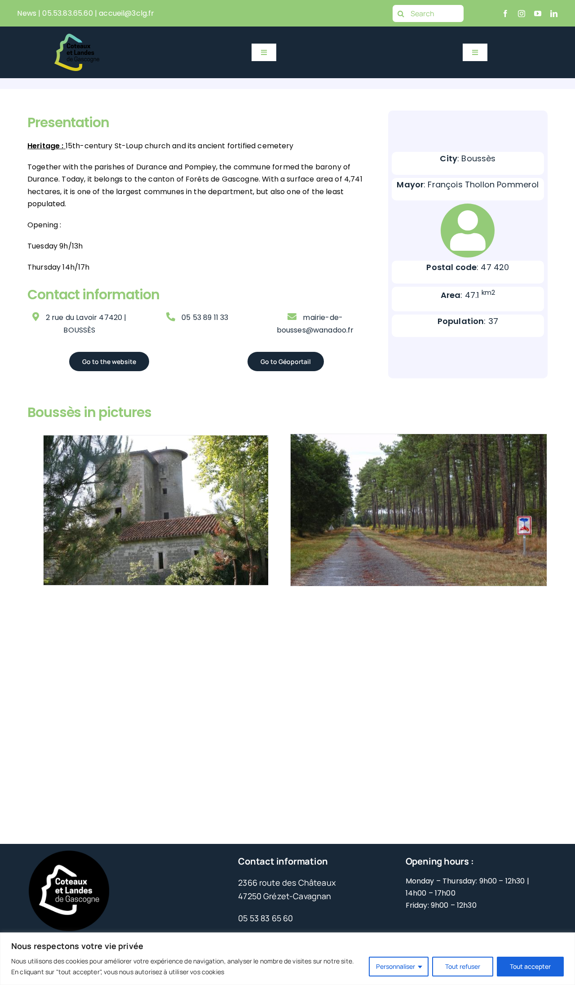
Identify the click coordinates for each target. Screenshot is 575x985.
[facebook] (505, 13)
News (26, 13)
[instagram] (521, 13)
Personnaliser (395, 966)
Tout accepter (530, 966)
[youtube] (537, 13)
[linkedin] (553, 13)
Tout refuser (462, 966)
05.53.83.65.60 (67, 13)
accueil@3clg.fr (126, 13)
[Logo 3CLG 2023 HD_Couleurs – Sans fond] (76, 38)
